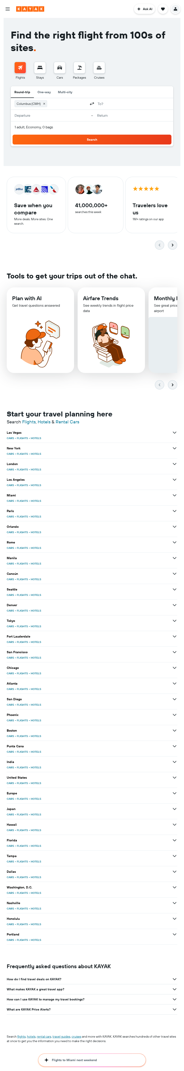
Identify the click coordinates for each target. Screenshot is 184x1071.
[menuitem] (20, 71)
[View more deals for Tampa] (174, 856)
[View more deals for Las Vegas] (174, 432)
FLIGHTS (22, 438)
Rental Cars (67, 422)
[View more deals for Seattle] (174, 589)
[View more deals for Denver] (174, 605)
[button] (8, 9)
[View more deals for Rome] (174, 542)
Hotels (44, 422)
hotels (31, 1036)
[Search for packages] (79, 67)
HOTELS (36, 438)
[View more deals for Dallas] (174, 871)
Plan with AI (27, 298)
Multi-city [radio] (65, 92)
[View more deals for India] (174, 762)
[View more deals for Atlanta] (174, 683)
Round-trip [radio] (22, 92)
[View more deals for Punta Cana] (174, 746)
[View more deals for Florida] (174, 840)
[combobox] (67, 103)
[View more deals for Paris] (174, 511)
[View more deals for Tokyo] (174, 620)
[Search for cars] (60, 67)
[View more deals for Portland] (174, 934)
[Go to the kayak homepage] (30, 9)
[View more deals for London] (174, 464)
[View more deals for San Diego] (174, 699)
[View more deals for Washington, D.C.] (174, 887)
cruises (76, 1036)
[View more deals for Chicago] (174, 667)
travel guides (61, 1036)
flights (21, 1036)
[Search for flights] (20, 67)
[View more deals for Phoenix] (174, 715)
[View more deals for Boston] (174, 730)
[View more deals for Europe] (174, 793)
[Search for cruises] (99, 67)
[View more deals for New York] (174, 448)
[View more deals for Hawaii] (174, 824)
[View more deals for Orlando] (174, 526)
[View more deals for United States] (174, 777)
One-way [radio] (44, 92)
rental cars (44, 1036)
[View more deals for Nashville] (174, 903)
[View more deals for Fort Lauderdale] (174, 636)
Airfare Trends (100, 298)
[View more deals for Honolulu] (174, 918)
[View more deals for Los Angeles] (174, 479)
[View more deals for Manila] (174, 558)
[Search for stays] (40, 67)
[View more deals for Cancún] (174, 573)
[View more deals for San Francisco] (174, 652)
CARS (10, 438)
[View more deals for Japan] (174, 809)
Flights (29, 422)
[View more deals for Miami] (174, 495)
